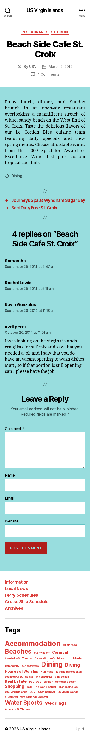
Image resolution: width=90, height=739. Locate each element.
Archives (14, 608)
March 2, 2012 (60, 66)
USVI (33, 66)
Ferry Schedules (21, 595)
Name (10, 475)
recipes (35, 681)
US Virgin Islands (45, 10)
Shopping (14, 686)
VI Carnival (11, 697)
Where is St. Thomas (18, 709)
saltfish (48, 681)
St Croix (60, 32)
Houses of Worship (21, 671)
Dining (17, 176)
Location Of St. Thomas (19, 676)
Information (17, 582)
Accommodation (33, 643)
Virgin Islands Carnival (34, 697)
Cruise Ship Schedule (26, 601)
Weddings (55, 703)
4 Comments (48, 74)
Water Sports (23, 702)
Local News (16, 588)
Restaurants (35, 32)
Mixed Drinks (44, 676)
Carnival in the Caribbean (50, 658)
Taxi (29, 686)
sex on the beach (65, 681)
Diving (72, 665)
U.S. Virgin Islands (16, 692)
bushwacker (42, 652)
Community (12, 665)
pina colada (62, 676)
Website (11, 521)
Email (9, 498)
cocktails (74, 658)
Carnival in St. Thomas (18, 658)
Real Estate (16, 681)
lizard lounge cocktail (68, 671)
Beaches (18, 651)
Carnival (60, 652)
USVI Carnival (46, 692)
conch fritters (30, 665)
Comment (15, 429)
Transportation (68, 686)
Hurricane (47, 671)
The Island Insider (45, 686)
